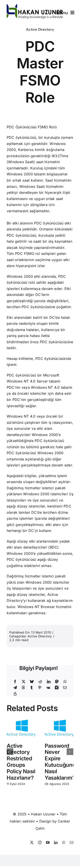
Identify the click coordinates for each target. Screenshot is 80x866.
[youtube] (48, 842)
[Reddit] (40, 682)
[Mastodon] (57, 682)
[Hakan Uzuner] (35, 6)
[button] (10, 751)
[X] (24, 682)
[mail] (71, 842)
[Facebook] (15, 682)
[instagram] (40, 842)
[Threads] (23, 688)
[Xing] (57, 688)
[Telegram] (15, 688)
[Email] (65, 688)
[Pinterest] (40, 688)
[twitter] (32, 842)
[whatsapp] (63, 842)
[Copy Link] (15, 694)
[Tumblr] (32, 688)
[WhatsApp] (65, 682)
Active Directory (40, 29)
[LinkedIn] (49, 682)
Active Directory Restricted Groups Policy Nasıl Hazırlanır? (21, 762)
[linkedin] (56, 842)
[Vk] (48, 688)
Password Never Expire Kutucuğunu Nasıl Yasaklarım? (60, 762)
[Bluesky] (32, 682)
